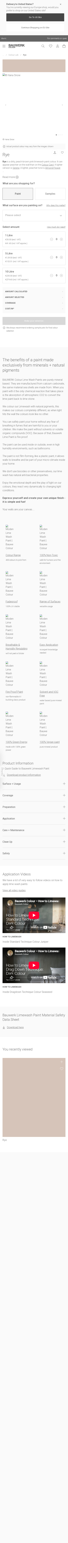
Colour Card (48, 164)
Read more (9, 177)
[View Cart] (64, 46)
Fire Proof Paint (14, 691)
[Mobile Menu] (6, 46)
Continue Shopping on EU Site (35, 27)
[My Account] (57, 46)
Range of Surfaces (50, 601)
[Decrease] (51, 239)
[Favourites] (51, 46)
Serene (16, 168)
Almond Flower (52, 168)
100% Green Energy (16, 742)
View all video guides (14, 890)
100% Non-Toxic (49, 555)
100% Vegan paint (50, 742)
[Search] (43, 46)
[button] (34, 784)
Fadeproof (12, 601)
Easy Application (49, 644)
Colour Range (13, 555)
